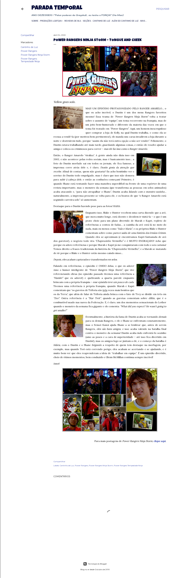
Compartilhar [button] (27, 35)
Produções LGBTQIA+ (51, 21)
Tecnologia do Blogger (97, 564)
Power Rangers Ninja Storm (35, 55)
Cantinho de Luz (101, 21)
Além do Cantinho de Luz (125, 21)
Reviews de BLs (72, 21)
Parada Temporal (56, 8)
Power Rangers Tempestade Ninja (30, 60)
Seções (87, 21)
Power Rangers (29, 51)
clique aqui (160, 441)
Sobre (34, 21)
